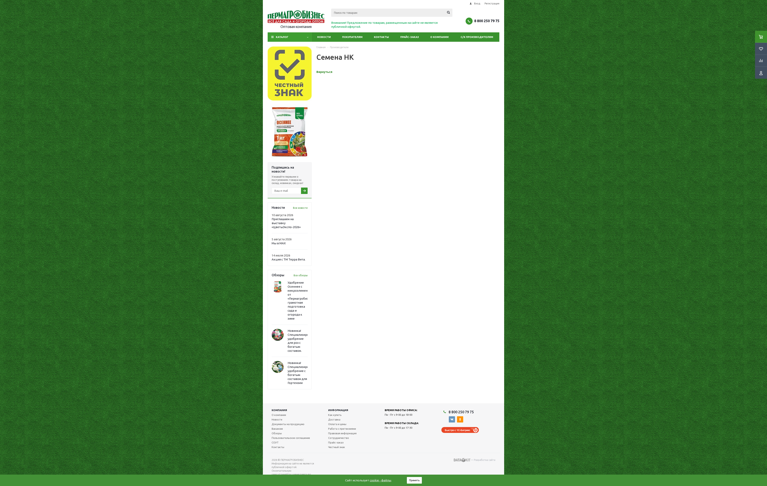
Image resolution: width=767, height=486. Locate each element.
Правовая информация (342, 433)
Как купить (335, 414)
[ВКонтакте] (452, 419)
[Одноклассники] (460, 419)
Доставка (334, 419)
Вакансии (277, 428)
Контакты (381, 37)
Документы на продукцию (288, 424)
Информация (338, 410)
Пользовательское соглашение (291, 437)
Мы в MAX (279, 243)
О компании (439, 37)
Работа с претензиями (342, 428)
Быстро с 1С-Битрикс (457, 430)
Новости (324, 37)
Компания (279, 410)
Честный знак (336, 447)
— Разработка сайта (482, 460)
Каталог (282, 37)
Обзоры (277, 433)
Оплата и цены (337, 424)
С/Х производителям (477, 37)
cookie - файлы (380, 480)
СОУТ (275, 442)
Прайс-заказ (409, 37)
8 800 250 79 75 (486, 21)
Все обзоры (301, 275)
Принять (414, 480)
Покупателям (352, 37)
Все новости (300, 208)
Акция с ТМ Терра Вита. (288, 259)
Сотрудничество (338, 437)
